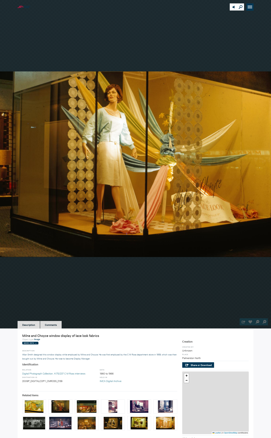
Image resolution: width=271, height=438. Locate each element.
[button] (186, 375)
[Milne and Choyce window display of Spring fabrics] (60, 407)
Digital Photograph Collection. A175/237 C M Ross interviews (53, 373)
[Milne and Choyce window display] (86, 407)
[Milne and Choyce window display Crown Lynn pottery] (60, 423)
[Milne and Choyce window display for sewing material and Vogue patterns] (139, 407)
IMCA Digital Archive (110, 380)
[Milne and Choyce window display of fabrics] (34, 407)
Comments (51, 324)
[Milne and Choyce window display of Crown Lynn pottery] (165, 407)
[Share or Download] (243, 321)
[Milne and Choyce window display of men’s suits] (113, 423)
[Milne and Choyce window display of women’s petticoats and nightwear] (86, 423)
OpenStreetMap (230, 432)
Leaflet (217, 432)
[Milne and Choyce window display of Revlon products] (165, 423)
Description (28, 324)
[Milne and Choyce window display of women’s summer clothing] (34, 423)
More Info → (30, 343)
